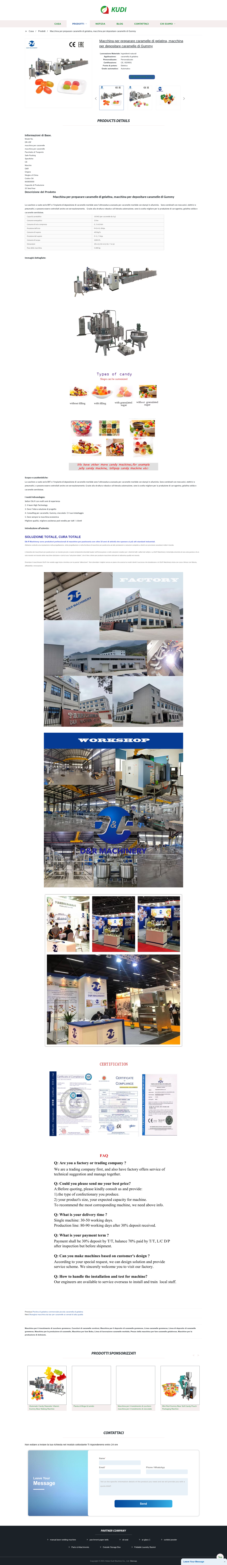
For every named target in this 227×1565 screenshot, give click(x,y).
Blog (120, 24)
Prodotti (78, 24)
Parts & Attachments (80, 1547)
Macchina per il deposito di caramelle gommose (121, 1328)
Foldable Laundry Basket (145, 1547)
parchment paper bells (99, 1540)
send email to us (144, 77)
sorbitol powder (170, 1540)
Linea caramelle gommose (156, 1328)
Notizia (100, 24)
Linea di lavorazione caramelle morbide (112, 1331)
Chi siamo (166, 24)
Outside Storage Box (112, 1547)
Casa (57, 24)
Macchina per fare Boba (82, 1331)
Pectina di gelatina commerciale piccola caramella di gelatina (58, 1312)
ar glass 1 (146, 1540)
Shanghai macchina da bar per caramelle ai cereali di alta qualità (56, 1314)
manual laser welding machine (63, 1540)
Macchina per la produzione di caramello (53, 1331)
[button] (96, 98)
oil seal (125, 1540)
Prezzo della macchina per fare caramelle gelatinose (154, 1331)
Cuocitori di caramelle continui (85, 1328)
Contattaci (141, 24)
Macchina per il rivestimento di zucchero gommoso (48, 1328)
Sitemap (133, 1561)
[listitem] (113, 97)
